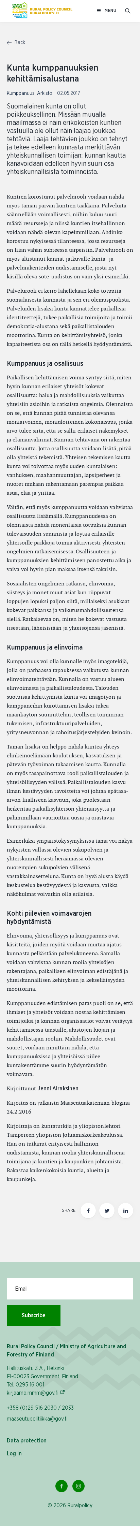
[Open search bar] (127, 10)
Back (19, 42)
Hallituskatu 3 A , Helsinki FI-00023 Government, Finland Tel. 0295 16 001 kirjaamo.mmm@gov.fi (42, 1381)
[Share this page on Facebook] (88, 1210)
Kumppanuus (21, 93)
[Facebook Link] (61, 1486)
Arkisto (44, 93)
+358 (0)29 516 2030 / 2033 (40, 1408)
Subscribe (34, 1315)
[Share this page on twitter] (107, 1210)
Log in (14, 1453)
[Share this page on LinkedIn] (125, 1210)
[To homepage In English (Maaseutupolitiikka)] (42, 11)
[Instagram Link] (78, 1486)
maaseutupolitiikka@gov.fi (37, 1419)
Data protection (27, 1440)
